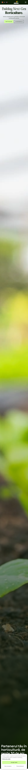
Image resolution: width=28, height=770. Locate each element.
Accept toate (14, 762)
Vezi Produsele (9, 21)
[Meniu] (25, 2)
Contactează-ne (18, 21)
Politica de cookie (6, 759)
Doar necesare (7, 766)
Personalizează (20, 766)
